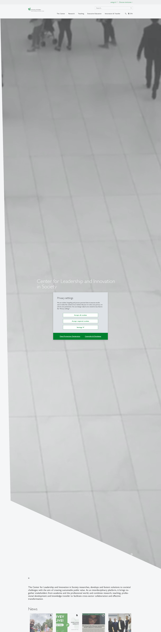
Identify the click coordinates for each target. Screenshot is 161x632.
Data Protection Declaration (70, 336)
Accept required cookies (80, 321)
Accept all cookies (80, 315)
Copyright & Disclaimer (93, 336)
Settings (80, 327)
